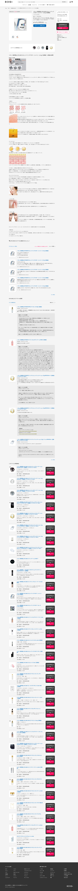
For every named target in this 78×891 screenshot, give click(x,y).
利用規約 (65, 870)
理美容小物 (52, 874)
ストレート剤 (42, 870)
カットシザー (52, 870)
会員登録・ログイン (63, 28)
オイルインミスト (26, 781)
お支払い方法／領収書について (62, 37)
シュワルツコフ (7, 877)
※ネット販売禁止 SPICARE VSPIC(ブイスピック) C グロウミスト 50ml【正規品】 (29, 779)
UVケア (29, 572)
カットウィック (52, 872)
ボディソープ (19, 711)
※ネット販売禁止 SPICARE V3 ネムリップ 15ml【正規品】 (28, 662)
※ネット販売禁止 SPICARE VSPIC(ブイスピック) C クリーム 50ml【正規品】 (29, 791)
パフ (18, 560)
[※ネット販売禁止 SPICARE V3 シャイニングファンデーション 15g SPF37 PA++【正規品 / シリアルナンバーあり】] (42, 49)
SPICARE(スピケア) (13, 8)
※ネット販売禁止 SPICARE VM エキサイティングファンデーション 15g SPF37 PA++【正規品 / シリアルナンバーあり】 (30, 744)
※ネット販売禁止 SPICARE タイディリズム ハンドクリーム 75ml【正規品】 (29, 629)
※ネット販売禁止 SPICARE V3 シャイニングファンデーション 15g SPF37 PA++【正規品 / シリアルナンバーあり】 (30, 491)
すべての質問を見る (12, 302)
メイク (46, 22)
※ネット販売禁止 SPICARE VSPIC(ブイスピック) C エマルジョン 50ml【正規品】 (29, 756)
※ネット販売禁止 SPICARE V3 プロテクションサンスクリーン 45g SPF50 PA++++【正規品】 (29, 570)
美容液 (18, 722)
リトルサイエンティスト (27, 870)
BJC (8, 8)
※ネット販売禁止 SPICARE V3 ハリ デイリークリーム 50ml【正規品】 (29, 768)
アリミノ (6, 870)
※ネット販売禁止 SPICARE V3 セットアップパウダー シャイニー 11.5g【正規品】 (33, 250)
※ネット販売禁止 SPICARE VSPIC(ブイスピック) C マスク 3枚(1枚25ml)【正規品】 (30, 803)
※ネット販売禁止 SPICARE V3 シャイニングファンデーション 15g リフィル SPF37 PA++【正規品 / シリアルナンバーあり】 (30, 537)
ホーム (6, 8)
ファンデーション (26, 469)
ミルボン (14, 868)
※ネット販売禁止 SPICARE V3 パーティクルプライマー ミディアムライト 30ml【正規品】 (29, 732)
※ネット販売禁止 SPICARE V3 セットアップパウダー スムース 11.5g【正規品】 (29, 606)
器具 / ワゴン (52, 875)
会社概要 (65, 868)
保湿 (25, 676)
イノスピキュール (19, 469)
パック (18, 850)
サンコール (15, 877)
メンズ (18, 746)
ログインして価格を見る (40, 25)
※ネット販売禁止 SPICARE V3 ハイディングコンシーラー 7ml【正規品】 (29, 582)
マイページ (25, 4)
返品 (58, 38)
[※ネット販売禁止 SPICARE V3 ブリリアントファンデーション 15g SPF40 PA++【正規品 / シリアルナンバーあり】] (38, 49)
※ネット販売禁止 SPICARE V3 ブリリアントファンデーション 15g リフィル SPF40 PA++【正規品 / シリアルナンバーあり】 (35, 440)
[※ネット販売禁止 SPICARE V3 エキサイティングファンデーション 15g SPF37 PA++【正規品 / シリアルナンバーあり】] (34, 49)
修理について (59, 39)
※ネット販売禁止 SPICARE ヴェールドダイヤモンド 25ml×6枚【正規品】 (29, 686)
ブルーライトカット (20, 572)
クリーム (18, 769)
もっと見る (53, 294)
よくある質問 (66, 875)
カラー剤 (41, 872)
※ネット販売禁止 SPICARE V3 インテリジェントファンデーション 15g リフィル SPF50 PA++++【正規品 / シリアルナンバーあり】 (29, 548)
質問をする (51, 302)
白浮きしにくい (33, 816)
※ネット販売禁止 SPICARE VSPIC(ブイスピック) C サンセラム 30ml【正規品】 (29, 814)
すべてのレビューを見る (13, 246)
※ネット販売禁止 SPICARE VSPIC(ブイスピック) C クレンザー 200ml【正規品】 (29, 674)
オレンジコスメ (26, 877)
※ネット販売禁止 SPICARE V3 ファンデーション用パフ (27, 558)
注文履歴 (29, 4)
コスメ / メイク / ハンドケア (40, 22)
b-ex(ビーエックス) (16, 872)
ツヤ (36, 700)
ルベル (14, 870)
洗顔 (23, 676)
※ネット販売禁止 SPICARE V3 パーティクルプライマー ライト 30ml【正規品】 (30, 618)
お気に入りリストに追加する (63, 32)
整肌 (24, 805)
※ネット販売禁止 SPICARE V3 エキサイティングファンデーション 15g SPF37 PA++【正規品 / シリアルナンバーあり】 (29, 467)
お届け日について (60, 36)
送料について (59, 34)
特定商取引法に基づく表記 (68, 874)
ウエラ (6, 868)
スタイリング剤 (42, 875)
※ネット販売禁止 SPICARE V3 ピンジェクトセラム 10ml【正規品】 (30, 640)
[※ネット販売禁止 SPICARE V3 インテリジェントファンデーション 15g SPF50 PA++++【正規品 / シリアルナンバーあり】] (51, 49)
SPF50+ (25, 816)
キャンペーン (34, 4)
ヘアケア (41, 874)
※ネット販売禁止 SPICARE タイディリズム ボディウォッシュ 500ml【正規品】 (28, 709)
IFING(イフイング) (26, 868)
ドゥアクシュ (26, 872)
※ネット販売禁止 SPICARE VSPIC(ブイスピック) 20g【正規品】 (29, 306)
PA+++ (28, 816)
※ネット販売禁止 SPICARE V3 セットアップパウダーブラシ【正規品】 (29, 652)
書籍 (51, 877)
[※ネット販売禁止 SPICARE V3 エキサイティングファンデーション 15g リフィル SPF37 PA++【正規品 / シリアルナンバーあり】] (47, 49)
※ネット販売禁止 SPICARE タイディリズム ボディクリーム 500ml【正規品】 (32, 339)
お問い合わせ (66, 877)
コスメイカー (26, 874)
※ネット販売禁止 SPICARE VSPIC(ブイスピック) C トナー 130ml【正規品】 (29, 698)
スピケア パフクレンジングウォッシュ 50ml (25, 836)
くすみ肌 (22, 700)
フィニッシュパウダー (36, 14)
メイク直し (31, 781)
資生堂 (14, 874)
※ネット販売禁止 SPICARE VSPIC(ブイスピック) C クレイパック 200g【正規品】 (29, 848)
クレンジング (19, 676)
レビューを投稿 (51, 246)
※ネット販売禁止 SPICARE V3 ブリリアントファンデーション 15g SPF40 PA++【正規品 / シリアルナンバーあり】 (29, 479)
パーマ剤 (41, 868)
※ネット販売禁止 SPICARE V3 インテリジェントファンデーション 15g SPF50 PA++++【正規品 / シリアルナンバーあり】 (36, 376)
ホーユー (6, 875)
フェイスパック (19, 688)
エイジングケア (19, 481)
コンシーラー (19, 584)
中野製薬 (6, 874)
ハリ (31, 700)
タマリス (14, 875)
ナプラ (6, 872)
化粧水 (18, 700)
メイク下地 (25, 572)
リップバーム (19, 664)
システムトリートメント (43, 877)
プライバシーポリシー (67, 872)
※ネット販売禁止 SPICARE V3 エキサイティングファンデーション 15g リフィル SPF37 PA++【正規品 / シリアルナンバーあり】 (29, 503)
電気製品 (51, 868)
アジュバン (26, 875)
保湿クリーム (31, 793)
